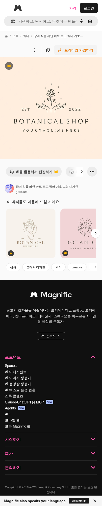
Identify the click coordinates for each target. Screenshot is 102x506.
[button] (51, 336)
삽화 (13, 267)
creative (77, 267)
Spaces (11, 365)
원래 (28, 66)
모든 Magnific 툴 (17, 426)
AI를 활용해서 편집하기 (31, 173)
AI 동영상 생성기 (18, 383)
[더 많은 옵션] (35, 50)
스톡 (16, 36)
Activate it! (79, 501)
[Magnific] (51, 295)
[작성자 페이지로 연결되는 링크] (9, 189)
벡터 (26, 36)
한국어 (51, 336)
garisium (21, 191)
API (7, 413)
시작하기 (13, 439)
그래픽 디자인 (35, 267)
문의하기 (13, 467)
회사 (9, 453)
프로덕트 (13, 357)
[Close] (95, 501)
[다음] (81, 172)
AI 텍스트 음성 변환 (20, 389)
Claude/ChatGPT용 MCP (28, 401)
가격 (72, 7)
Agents (14, 407)
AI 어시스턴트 (15, 371)
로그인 (89, 7)
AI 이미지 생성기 (18, 377)
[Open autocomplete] (11, 21)
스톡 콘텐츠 (14, 395)
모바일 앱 (12, 420)
